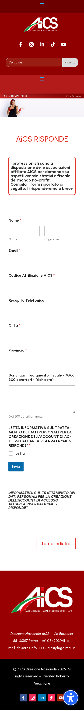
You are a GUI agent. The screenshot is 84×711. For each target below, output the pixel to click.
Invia (16, 466)
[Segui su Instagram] (31, 44)
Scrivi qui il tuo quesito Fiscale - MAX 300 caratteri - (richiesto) (41, 377)
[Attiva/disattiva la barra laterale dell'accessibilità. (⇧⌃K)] (70, 697)
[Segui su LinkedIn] (42, 44)
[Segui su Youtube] (63, 44)
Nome (13, 239)
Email (14, 250)
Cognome (51, 239)
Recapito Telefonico (26, 300)
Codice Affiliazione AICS (32, 275)
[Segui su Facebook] (20, 44)
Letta (20, 453)
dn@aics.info (27, 648)
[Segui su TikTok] (52, 44)
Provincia (18, 350)
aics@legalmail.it (61, 648)
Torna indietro (55, 543)
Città (14, 325)
